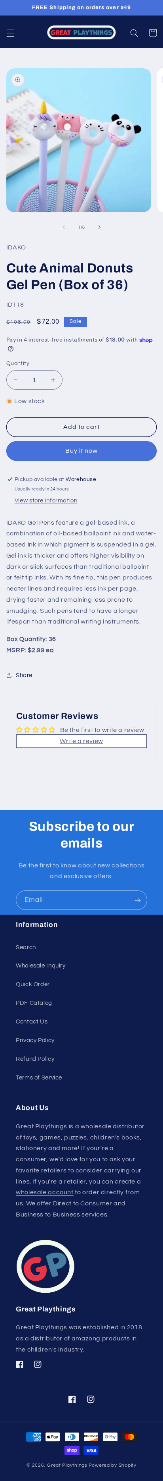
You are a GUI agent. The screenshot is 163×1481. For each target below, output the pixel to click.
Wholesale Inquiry (41, 966)
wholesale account (45, 1192)
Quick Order (33, 984)
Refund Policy (35, 1059)
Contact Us (31, 1022)
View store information (46, 501)
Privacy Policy (35, 1040)
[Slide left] (63, 227)
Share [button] (24, 675)
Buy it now (81, 451)
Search (26, 947)
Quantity (17, 363)
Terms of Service (39, 1078)
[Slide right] (99, 227)
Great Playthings (67, 1465)
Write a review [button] (81, 741)
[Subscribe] (138, 900)
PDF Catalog (34, 1003)
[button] (10, 33)
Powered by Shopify (112, 1465)
